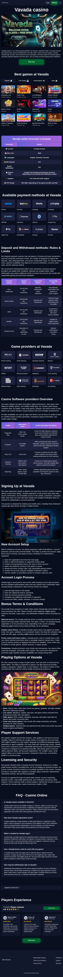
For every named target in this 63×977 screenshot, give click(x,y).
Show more (31, 940)
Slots (53, 80)
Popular (7, 80)
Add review (51, 908)
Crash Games (38, 80)
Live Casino (22, 80)
